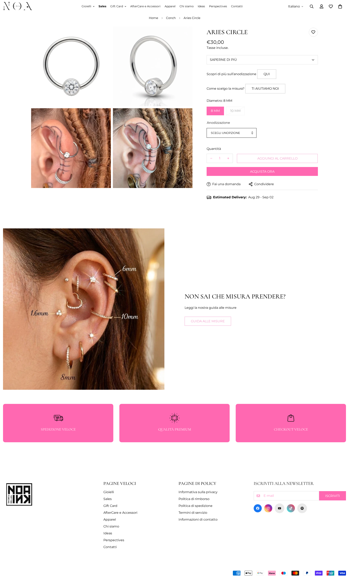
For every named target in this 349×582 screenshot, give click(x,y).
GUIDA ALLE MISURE (208, 321)
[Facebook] (258, 508)
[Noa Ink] (17, 6)
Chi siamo (187, 6)
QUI (267, 74)
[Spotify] (302, 508)
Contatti (237, 6)
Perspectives (218, 6)
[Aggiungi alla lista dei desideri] (313, 32)
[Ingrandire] (103, 35)
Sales (102, 6)
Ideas (201, 6)
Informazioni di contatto (198, 519)
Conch (171, 18)
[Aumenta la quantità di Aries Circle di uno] (228, 158)
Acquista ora (262, 171)
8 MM (215, 111)
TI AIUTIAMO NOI (265, 88)
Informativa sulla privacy (198, 492)
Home (153, 18)
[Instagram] (268, 508)
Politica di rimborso (194, 499)
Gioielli (86, 6)
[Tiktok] (291, 508)
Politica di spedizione (195, 506)
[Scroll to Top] (341, 560)
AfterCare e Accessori (145, 6)
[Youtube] (279, 508)
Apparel (170, 6)
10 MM (235, 111)
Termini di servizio (193, 513)
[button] (340, 6)
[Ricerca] (311, 6)
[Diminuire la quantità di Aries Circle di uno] (211, 158)
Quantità (214, 149)
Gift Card (116, 6)
